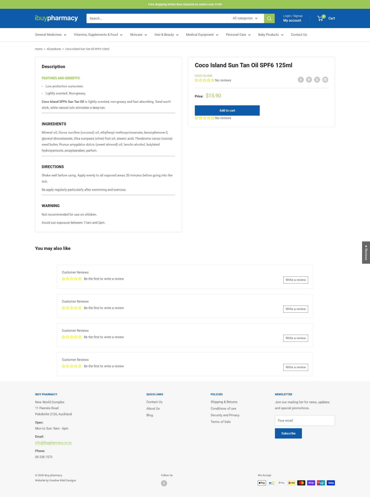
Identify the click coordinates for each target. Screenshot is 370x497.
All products (54, 49)
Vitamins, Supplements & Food (96, 35)
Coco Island (203, 75)
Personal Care (236, 35)
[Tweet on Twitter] (317, 79)
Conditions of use (223, 408)
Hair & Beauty (164, 35)
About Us (153, 408)
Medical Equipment (200, 35)
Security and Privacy (225, 415)
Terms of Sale (221, 422)
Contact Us (299, 35)
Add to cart (227, 110)
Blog (149, 415)
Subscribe (288, 433)
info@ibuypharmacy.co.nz (53, 443)
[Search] (269, 18)
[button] (205, 80)
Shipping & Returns (224, 402)
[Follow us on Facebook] (164, 483)
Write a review (296, 280)
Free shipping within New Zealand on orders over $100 (185, 4)
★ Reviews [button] (366, 252)
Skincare (136, 35)
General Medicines (48, 35)
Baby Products (268, 35)
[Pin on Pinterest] (309, 79)
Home (38, 49)
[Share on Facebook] (301, 79)
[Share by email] (325, 79)
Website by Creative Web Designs (55, 480)
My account (292, 20)
